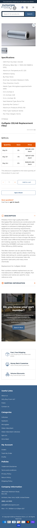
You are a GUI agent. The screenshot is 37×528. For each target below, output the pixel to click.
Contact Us (5, 406)
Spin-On (4, 435)
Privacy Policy (6, 474)
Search (29, 14)
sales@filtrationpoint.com (10, 505)
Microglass (5, 424)
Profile (3, 457)
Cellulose (4, 417)
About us (4, 396)
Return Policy (6, 477)
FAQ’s (3, 403)
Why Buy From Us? (8, 399)
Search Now (18, 327)
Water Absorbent (7, 428)
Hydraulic (4, 421)
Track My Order (6, 453)
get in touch (14, 202)
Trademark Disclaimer (9, 466)
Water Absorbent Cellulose (10, 432)
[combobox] (13, 14)
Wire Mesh (5, 439)
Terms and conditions (8, 470)
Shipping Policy (6, 481)
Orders (3, 450)
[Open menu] (33, 7)
